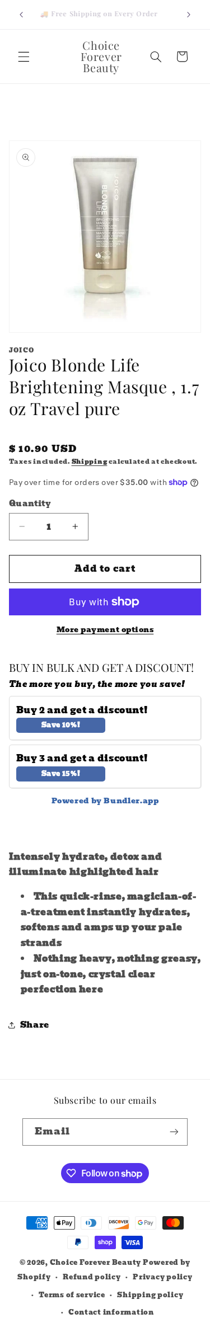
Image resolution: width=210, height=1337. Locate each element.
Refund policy (92, 1277)
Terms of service (72, 1295)
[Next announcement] (188, 14)
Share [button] (34, 1025)
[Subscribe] (174, 1132)
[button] (23, 56)
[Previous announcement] (21, 14)
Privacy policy (162, 1277)
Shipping (90, 462)
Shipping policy (150, 1295)
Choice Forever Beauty (96, 1263)
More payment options (105, 630)
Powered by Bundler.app (105, 801)
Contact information (111, 1312)
